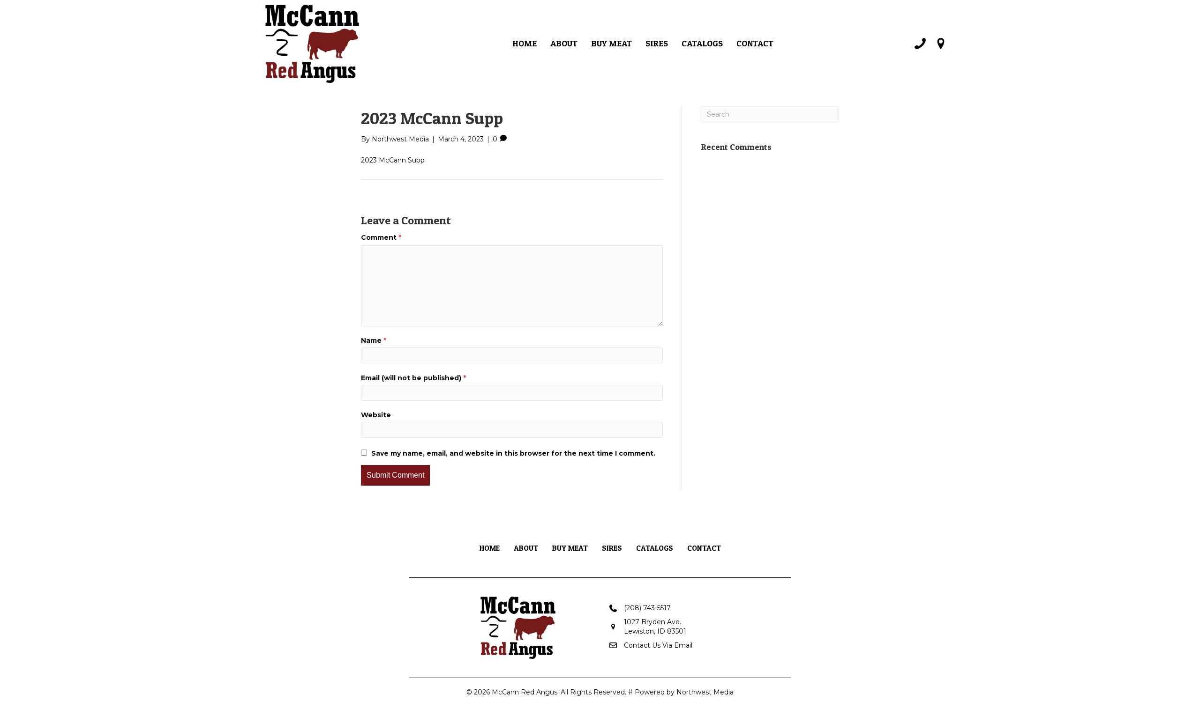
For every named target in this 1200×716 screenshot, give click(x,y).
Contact (754, 43)
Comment (381, 237)
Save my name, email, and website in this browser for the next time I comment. (513, 453)
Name (373, 340)
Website (376, 415)
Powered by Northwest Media (684, 692)
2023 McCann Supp (393, 160)
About (564, 43)
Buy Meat (611, 43)
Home (524, 43)
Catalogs (702, 43)
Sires (656, 43)
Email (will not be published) (413, 378)
